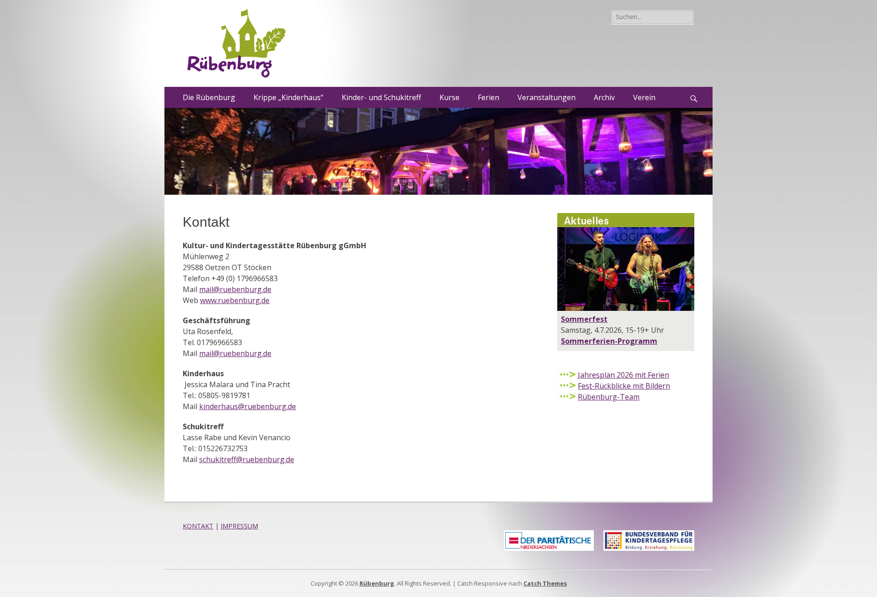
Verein (644, 97)
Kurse (449, 97)
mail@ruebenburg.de (235, 289)
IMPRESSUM (239, 526)
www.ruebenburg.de (234, 300)
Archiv (604, 97)
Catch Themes (545, 583)
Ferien (488, 97)
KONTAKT (198, 526)
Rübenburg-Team (608, 397)
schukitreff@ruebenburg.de (246, 459)
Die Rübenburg (209, 97)
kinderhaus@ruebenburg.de (247, 406)
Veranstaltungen (547, 97)
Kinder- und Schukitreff (381, 97)
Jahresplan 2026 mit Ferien (623, 375)
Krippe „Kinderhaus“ (288, 97)
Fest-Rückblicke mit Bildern (624, 386)
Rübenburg (376, 583)
